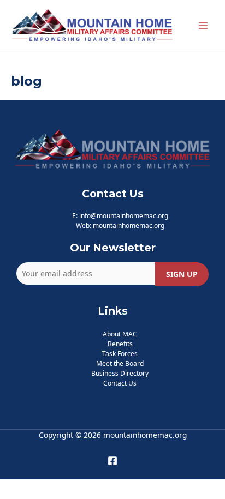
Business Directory (120, 373)
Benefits (120, 343)
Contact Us (120, 383)
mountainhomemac (122, 225)
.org (158, 225)
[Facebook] (112, 461)
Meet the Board (120, 363)
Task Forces (120, 353)
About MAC (120, 334)
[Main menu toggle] (203, 26)
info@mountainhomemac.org (123, 215)
